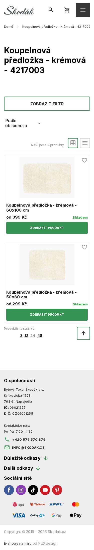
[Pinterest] (57, 490)
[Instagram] (21, 490)
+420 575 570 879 (28, 439)
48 (40, 335)
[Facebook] (9, 490)
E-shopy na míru (18, 543)
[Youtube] (45, 490)
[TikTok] (33, 490)
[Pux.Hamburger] (83, 10)
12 (27, 335)
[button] (73, 143)
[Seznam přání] (85, 160)
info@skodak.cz (28, 447)
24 (32, 335)
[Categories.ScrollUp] (83, 333)
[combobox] (23, 123)
